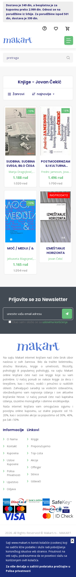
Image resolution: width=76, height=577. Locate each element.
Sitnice (35, 474)
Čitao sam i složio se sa (39, 322)
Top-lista (37, 453)
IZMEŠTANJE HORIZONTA (55, 250)
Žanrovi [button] (18, 94)
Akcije (34, 460)
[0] (67, 29)
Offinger (36, 467)
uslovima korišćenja (54, 322)
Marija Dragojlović (20, 172)
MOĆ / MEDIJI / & (20, 248)
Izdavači (36, 481)
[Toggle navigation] (68, 40)
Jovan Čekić (55, 259)
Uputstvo (12, 482)
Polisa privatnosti (13, 473)
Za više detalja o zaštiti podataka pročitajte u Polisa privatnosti (38, 569)
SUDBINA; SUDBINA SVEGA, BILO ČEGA (20, 163)
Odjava (11, 489)
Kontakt (12, 446)
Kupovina (13, 453)
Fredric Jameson (51, 172)
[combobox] (47, 94)
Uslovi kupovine (13, 462)
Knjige (35, 439)
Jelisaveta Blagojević (20, 259)
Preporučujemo (40, 446)
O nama (12, 439)
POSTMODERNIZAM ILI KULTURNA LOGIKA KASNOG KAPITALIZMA (55, 163)
